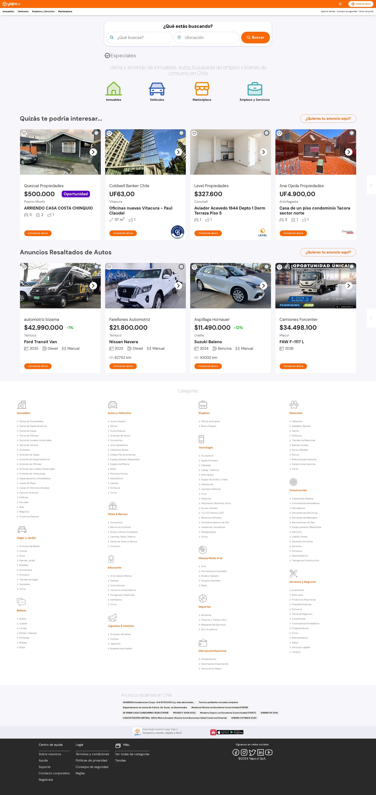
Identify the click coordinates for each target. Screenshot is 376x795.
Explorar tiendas (328, 11)
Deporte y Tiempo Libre (214, 619)
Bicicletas (206, 615)
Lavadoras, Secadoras (213, 527)
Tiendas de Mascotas (303, 440)
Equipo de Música (119, 464)
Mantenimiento (300, 555)
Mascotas (295, 413)
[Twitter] (252, 752)
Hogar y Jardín (26, 538)
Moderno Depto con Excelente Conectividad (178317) (228, 712)
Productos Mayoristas (304, 599)
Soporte (44, 767)
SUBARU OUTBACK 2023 (243, 718)
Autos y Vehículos (119, 413)
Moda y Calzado (28, 633)
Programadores (300, 628)
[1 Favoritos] (24, 133)
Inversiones (298, 590)
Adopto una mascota (303, 464)
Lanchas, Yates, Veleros (122, 536)
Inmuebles (8, 11)
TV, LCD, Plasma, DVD (212, 512)
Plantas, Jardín (27, 560)
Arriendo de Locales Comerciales (37, 468)
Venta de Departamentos (33, 426)
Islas (21, 507)
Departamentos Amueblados (35, 478)
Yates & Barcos (117, 514)
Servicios (297, 546)
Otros (22, 588)
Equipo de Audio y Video (214, 479)
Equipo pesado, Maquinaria (124, 459)
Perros (295, 454)
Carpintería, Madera (302, 498)
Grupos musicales (210, 580)
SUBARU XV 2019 (269, 712)
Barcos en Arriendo (120, 527)
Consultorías (299, 618)
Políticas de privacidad (91, 760)
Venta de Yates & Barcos (123, 541)
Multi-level (297, 595)
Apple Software (209, 460)
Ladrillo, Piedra (299, 536)
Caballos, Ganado (301, 426)
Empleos (204, 413)
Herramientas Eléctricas (305, 512)
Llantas (114, 483)
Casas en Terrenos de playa (34, 487)
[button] (93, 152)
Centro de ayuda (366, 11)
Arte (203, 566)
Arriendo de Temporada (32, 473)
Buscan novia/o (300, 445)
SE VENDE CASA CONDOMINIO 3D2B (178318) (145, 712)
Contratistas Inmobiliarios (306, 503)
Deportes (205, 607)
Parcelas (23, 502)
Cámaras (206, 465)
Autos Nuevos (117, 430)
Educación (114, 567)
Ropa (22, 647)
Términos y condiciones (92, 754)
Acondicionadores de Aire (215, 522)
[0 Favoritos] (109, 133)
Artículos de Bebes (29, 546)
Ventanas (24, 584)
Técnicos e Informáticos (123, 590)
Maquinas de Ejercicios (213, 624)
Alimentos (297, 421)
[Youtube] (269, 752)
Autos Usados (118, 421)
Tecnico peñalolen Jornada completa (218, 702)
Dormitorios (25, 570)
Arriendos (24, 449)
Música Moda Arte (210, 558)
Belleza (21, 610)
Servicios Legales (301, 647)
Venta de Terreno (28, 445)
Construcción (298, 490)
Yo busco (115, 546)
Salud (295, 642)
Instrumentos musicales (214, 571)
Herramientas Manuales (304, 517)
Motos (113, 426)
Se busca (24, 574)
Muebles (23, 565)
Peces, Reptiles (300, 449)
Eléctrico (297, 531)
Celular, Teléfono (210, 470)
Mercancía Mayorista (212, 651)
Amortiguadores (119, 445)
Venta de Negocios (302, 613)
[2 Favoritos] (279, 133)
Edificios (23, 497)
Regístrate (46, 780)
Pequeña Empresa (301, 604)
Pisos (22, 555)
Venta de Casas (27, 430)
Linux (204, 493)
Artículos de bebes (120, 634)
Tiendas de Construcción (305, 560)
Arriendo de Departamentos (34, 459)
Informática (207, 474)
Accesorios (116, 440)
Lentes (23, 628)
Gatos (295, 430)
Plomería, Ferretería (302, 541)
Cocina (23, 550)
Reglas (80, 773)
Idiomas (114, 580)
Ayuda (43, 760)
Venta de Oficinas (28, 435)
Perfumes (24, 637)
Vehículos (23, 11)
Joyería (23, 623)
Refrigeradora (208, 531)
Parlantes (206, 498)
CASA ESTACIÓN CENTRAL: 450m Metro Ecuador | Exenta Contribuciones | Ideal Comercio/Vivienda (175, 718)
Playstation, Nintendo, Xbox (216, 503)
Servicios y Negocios (302, 582)
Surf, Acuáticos (209, 629)
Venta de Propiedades (31, 421)
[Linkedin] (260, 752)
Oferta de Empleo (210, 421)
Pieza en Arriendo (28, 492)
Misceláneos (298, 508)
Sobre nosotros (50, 754)
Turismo (296, 652)
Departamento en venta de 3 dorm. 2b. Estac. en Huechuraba (155, 707)
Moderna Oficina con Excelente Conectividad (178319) (220, 707)
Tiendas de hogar (28, 579)
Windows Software (211, 517)
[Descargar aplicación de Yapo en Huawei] (213, 732)
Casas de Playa (27, 483)
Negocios (24, 511)
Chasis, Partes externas (123, 454)
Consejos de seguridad (347, 11)
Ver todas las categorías (132, 754)
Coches (114, 638)
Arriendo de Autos (120, 435)
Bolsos (22, 618)
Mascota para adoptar (304, 459)
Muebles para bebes (121, 648)
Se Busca (115, 487)
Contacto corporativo (54, 773)
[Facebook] (236, 752)
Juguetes (115, 643)
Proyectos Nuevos (29, 516)
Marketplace (65, 11)
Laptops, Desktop (211, 489)
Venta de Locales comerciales (35, 440)
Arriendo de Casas (29, 454)
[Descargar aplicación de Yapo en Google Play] (236, 732)
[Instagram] (244, 752)
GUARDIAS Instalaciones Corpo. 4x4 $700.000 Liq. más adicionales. (158, 702)
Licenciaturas (117, 585)
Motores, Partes (119, 473)
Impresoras (207, 484)
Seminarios (116, 599)
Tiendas (120, 760)
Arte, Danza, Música (120, 575)
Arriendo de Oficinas (30, 464)
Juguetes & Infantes (121, 626)
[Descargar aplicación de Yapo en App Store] (223, 732)
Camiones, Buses (119, 449)
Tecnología (206, 447)
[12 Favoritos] (24, 267)
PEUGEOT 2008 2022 (184, 712)
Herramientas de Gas (303, 522)
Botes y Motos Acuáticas (124, 531)
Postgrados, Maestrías (122, 595)
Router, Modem (209, 508)
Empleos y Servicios (43, 11)
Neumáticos (116, 478)
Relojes (23, 642)
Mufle (113, 468)
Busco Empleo (208, 426)
